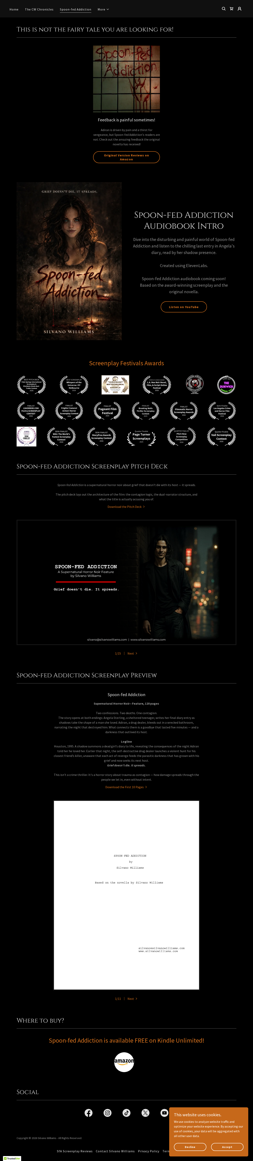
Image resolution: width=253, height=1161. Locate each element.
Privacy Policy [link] (148, 1151)
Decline (190, 1147)
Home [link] (14, 9)
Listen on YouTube (183, 307)
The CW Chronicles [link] (39, 9)
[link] (126, 507)
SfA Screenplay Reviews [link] (75, 1151)
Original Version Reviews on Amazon (126, 157)
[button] (103, 9)
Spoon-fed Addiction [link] (75, 9)
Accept (227, 1147)
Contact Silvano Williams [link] (115, 1151)
